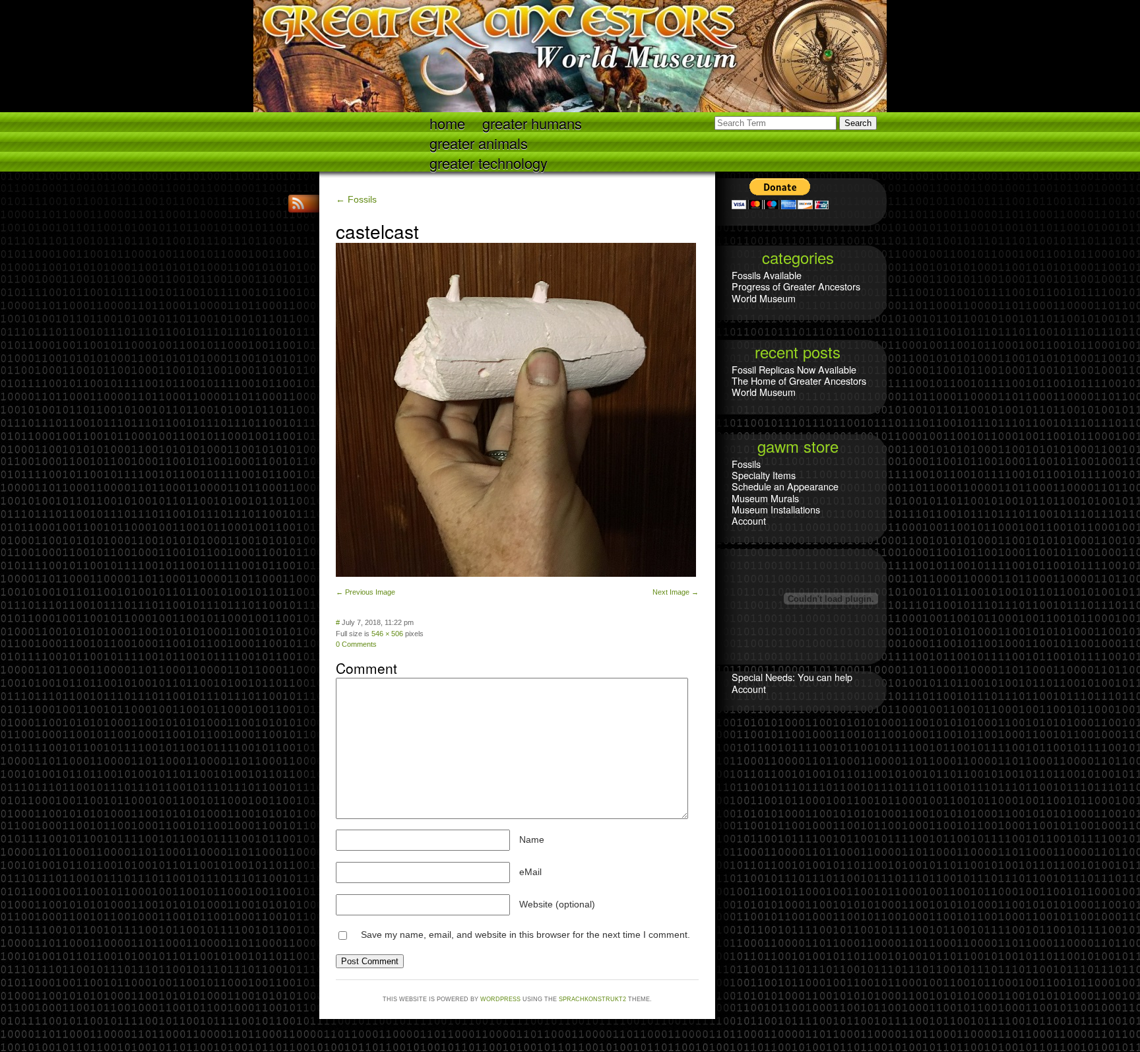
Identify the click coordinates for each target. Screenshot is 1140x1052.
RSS (299, 204)
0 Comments (356, 644)
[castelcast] (516, 573)
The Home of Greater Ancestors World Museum (799, 386)
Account (749, 520)
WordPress (500, 999)
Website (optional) (557, 904)
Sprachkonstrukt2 (592, 999)
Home (447, 122)
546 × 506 (387, 634)
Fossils (746, 464)
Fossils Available (767, 275)
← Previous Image (365, 592)
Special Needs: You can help (792, 677)
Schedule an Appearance (785, 486)
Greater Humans (532, 122)
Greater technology (488, 162)
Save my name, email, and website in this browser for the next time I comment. (525, 934)
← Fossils (356, 199)
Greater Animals (478, 142)
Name (531, 839)
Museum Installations (776, 509)
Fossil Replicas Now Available (794, 369)
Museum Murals (765, 498)
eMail (530, 872)
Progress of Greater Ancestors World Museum (796, 291)
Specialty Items (764, 475)
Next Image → (675, 592)
